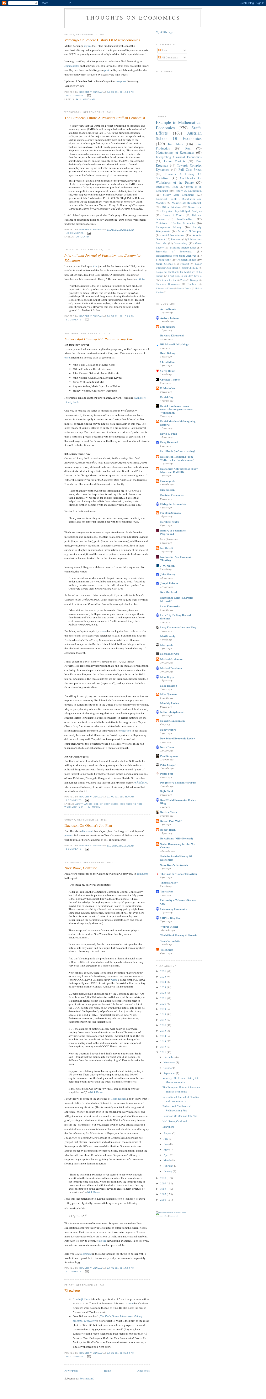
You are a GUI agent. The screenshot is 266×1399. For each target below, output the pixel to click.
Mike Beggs (167, 677)
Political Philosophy (190, 231)
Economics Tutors (162, 1216)
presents (69, 835)
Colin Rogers (118, 1098)
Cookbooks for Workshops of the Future (179, 180)
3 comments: (74, 849)
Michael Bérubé (169, 653)
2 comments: (74, 320)
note (130, 1303)
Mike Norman (168, 694)
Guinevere (140, 397)
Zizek (183, 280)
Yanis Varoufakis (170, 941)
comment (86, 1254)
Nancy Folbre (168, 730)
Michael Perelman (171, 668)
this (95, 266)
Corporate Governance (168, 283)
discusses (86, 831)
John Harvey (168, 574)
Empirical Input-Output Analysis (182, 211)
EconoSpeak (167, 481)
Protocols (176, 239)
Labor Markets (174, 161)
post (106, 70)
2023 (163, 987)
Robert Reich (168, 830)
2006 (163, 1199)
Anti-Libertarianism (173, 235)
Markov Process (184, 288)
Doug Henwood (169, 442)
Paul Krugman (85, 99)
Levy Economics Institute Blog (178, 627)
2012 (163, 1047)
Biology (194, 280)
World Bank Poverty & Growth (178, 935)
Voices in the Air (167, 280)
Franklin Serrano (170, 513)
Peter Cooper (168, 765)
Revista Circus (168, 812)
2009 (163, 1183)
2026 (163, 971)
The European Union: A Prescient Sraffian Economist (104, 117)
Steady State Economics (178, 195)
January (168, 1171)
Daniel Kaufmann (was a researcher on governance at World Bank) (176, 409)
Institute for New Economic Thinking (176, 558)
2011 (163, 1052)
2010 (163, 1178)
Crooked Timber (170, 379)
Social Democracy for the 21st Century (177, 845)
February (169, 1166)
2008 (163, 1189)
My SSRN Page (164, 32)
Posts (164, 50)
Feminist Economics (172, 495)
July (166, 1139)
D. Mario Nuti (168, 388)
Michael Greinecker (172, 659)
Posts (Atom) (87, 1378)
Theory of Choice (173, 215)
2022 (163, 993)
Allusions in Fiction (165, 288)
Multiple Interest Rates (183, 247)
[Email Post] (89, 95)
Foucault (184, 263)
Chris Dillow (167, 362)
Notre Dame (167, 747)
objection (125, 730)
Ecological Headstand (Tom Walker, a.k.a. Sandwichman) (177, 458)
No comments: (75, 95)
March (167, 1160)
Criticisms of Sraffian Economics (175, 223)
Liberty (68, 402)
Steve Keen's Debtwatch (174, 865)
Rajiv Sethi (166, 791)
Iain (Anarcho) (168, 539)
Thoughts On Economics (133, 17)
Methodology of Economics (175, 152)
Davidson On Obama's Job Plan (88, 825)
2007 (163, 1194)
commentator (71, 66)
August (168, 1133)
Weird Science (164, 264)
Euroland (82, 237)
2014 (163, 1036)
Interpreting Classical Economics (179, 157)
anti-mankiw (167, 327)
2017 (163, 1020)
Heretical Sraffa (169, 522)
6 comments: (74, 800)
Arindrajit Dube (81, 1299)
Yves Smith (166, 950)
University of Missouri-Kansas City (178, 901)
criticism (141, 279)
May (166, 1149)
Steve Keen (195, 207)
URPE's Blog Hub (170, 918)
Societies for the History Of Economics (176, 857)
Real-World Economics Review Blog (178, 801)
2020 (163, 1003)
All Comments (169, 57)
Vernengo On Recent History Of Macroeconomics (102, 39)
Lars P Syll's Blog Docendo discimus (176, 616)
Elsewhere (72, 1290)
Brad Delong (167, 353)
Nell (75, 402)
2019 (163, 1009)
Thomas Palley (169, 882)
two (118, 81)
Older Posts (143, 1370)
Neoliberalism (185, 219)
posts (123, 81)
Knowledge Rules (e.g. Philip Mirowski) (176, 599)
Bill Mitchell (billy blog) (174, 344)
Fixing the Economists (173, 504)
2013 (163, 1041)
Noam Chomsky (190, 267)
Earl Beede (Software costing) (177, 451)
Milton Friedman (171, 207)
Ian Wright (166, 548)
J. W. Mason (167, 565)
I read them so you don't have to (185, 275)
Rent (188, 148)
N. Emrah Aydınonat (172, 712)
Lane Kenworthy (170, 606)
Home (107, 1370)
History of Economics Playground (173, 532)
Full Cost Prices (190, 169)
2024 (163, 982)
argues (87, 46)
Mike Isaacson (168, 685)
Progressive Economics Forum (178, 782)
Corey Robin (167, 371)
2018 (163, 1014)
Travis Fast (166, 891)
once (67, 357)
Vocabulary (180, 243)
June (166, 1144)
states (103, 631)
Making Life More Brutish (187, 203)
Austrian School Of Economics (96, 804)
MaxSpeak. (166, 645)
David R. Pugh (168, 433)
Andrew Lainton (169, 318)
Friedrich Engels (186, 259)
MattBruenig (167, 636)
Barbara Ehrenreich (172, 335)
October (168, 1068)
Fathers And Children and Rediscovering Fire (177, 1108)
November (170, 1062)
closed (102, 1240)
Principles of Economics (174, 251)
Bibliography (163, 259)
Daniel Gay (166, 397)
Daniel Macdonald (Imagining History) (178, 422)
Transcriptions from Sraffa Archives (176, 255)
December (169, 1057)
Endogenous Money (168, 227)
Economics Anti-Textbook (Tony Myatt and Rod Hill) (179, 470)
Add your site (173, 1216)
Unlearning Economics (173, 909)
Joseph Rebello (169, 583)
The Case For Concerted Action (178, 874)
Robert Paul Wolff (170, 821)
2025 (163, 976)
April (167, 1155)
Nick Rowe (96, 1092)
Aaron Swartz (168, 309)
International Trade (167, 186)
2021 (163, 998)
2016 (163, 1025)
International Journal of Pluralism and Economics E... (181, 1099)
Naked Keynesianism (172, 721)
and (98, 338)
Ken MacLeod (168, 592)
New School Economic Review (177, 738)
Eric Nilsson (167, 490)
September (170, 1073)
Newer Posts (71, 1370)
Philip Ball (166, 773)
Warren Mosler (169, 926)
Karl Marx (175, 144)
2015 (163, 1030)
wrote (114, 979)
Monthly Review (169, 703)
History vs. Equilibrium (188, 191)
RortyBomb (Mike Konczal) (176, 838)
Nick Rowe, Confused (80, 867)
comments (142, 873)
